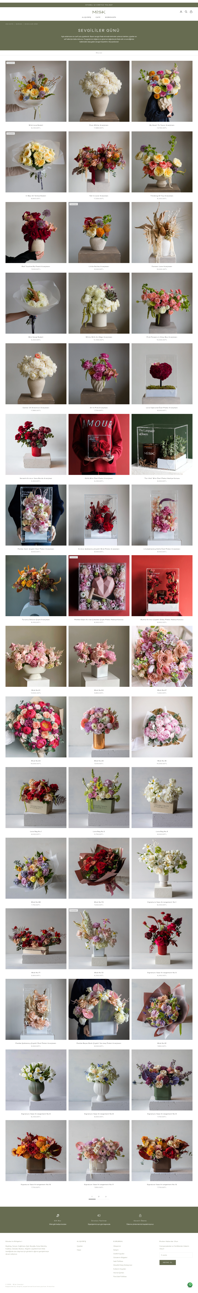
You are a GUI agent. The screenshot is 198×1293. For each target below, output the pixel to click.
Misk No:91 (162, 1043)
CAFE (98, 17)
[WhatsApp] (190, 1285)
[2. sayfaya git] (105, 1196)
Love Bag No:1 (36, 831)
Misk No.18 (162, 761)
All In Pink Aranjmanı (99, 408)
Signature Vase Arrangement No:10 (36, 1184)
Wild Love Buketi (36, 125)
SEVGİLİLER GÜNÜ (31, 24)
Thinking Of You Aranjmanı (162, 196)
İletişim (116, 1250)
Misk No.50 (99, 690)
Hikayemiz (117, 1246)
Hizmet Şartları (118, 1273)
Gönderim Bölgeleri (120, 1257)
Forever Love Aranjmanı (162, 266)
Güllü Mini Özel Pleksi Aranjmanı (99, 478)
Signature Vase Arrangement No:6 (36, 1114)
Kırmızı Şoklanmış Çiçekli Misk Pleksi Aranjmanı (99, 549)
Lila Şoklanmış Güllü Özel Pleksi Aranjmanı (162, 549)
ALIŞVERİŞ (86, 17)
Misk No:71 (36, 972)
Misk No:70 (99, 902)
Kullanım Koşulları (119, 1269)
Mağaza (19, 24)
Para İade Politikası (120, 1276)
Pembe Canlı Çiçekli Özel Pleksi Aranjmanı (36, 549)
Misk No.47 (162, 690)
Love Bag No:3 (162, 831)
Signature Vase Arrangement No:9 (162, 1114)
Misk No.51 (36, 690)
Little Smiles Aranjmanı (99, 266)
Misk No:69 (36, 902)
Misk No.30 (36, 761)
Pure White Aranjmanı (99, 125)
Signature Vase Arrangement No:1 (161, 902)
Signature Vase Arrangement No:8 (99, 1114)
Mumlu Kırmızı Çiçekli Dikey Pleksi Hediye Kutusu (162, 619)
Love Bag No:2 (99, 831)
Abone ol (168, 1262)
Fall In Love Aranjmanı (99, 196)
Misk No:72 (99, 972)
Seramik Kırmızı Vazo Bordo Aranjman (36, 478)
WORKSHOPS (110, 17)
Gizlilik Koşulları (118, 1254)
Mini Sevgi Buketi (36, 337)
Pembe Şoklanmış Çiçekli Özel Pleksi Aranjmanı (36, 1043)
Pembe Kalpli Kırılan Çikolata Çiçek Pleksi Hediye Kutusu (99, 619)
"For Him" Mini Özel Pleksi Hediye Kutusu (162, 478)
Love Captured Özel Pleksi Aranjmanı (162, 408)
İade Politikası (118, 1261)
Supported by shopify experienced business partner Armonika (30, 1286)
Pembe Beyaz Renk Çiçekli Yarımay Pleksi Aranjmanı (99, 1043)
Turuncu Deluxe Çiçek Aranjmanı (36, 619)
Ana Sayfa (10, 24)
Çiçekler (80, 1246)
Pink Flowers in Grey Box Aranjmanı (162, 337)
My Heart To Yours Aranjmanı (162, 125)
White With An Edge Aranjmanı (99, 337)
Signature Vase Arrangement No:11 (99, 1184)
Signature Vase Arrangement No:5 (162, 972)
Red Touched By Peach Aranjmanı (36, 266)
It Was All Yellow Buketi (36, 196)
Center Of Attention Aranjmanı (36, 408)
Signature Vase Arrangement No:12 (162, 1184)
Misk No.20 (99, 761)
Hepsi (79, 1250)
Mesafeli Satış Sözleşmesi (122, 1265)
